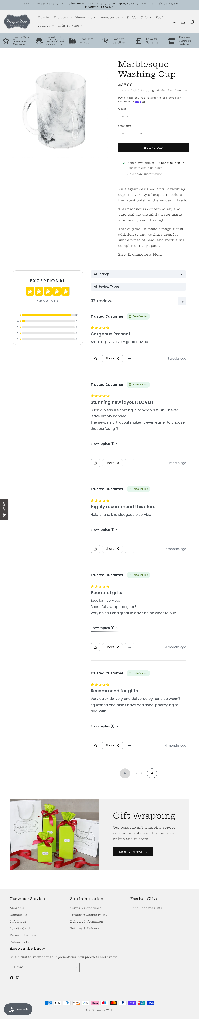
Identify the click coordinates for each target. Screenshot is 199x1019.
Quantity (124, 125)
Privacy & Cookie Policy (89, 915)
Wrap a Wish (105, 1010)
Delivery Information (86, 921)
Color (122, 108)
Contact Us (18, 915)
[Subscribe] (75, 967)
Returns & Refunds (85, 928)
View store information (145, 174)
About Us (17, 908)
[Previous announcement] (11, 5)
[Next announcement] (188, 5)
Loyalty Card (20, 928)
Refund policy (21, 942)
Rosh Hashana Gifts (146, 908)
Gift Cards (18, 921)
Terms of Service (23, 935)
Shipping (147, 90)
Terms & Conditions (86, 908)
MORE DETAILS (133, 852)
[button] (62, 17)
